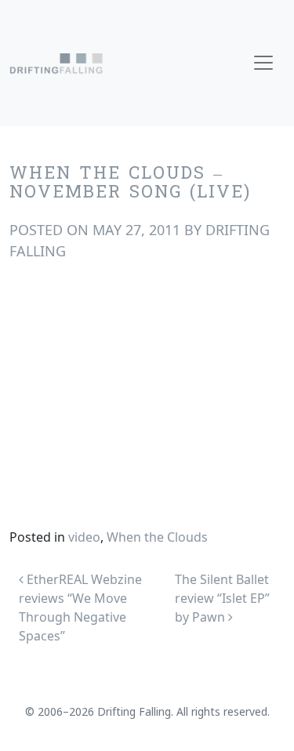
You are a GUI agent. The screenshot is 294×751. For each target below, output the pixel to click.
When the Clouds (157, 537)
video (84, 537)
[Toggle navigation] (263, 63)
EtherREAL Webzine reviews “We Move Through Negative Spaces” (80, 607)
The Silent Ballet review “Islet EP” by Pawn (222, 598)
